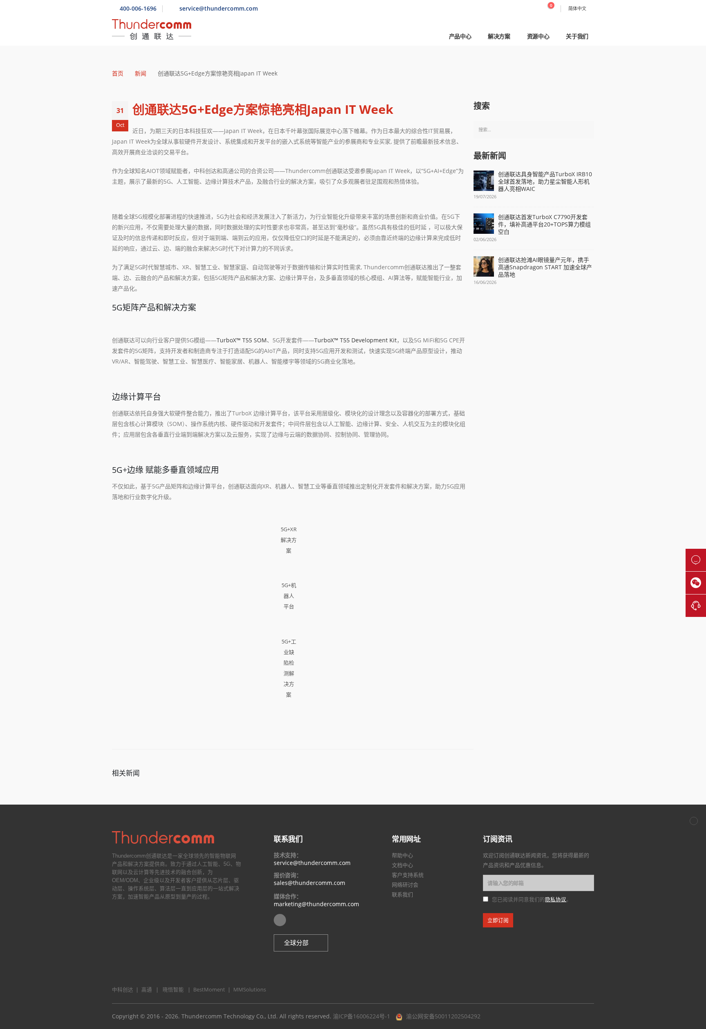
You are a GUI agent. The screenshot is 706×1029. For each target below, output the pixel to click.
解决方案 (499, 36)
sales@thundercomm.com (309, 883)
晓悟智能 (174, 989)
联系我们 (402, 894)
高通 (145, 989)
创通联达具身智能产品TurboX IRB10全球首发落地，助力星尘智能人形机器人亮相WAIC (545, 182)
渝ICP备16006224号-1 (361, 1016)
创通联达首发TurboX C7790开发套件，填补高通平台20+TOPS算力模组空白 (544, 224)
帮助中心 (402, 855)
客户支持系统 (408, 874)
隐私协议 (555, 899)
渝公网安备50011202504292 (443, 1016)
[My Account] (533, 8)
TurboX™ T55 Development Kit (355, 340)
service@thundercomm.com (312, 863)
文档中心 (402, 865)
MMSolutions (248, 989)
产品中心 (460, 36)
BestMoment (207, 989)
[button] (301, 942)
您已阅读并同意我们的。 (532, 900)
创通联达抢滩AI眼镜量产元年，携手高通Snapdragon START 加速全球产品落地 (545, 267)
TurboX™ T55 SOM (242, 340)
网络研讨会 (405, 884)
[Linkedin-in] (280, 920)
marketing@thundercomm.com (316, 904)
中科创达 (122, 989)
